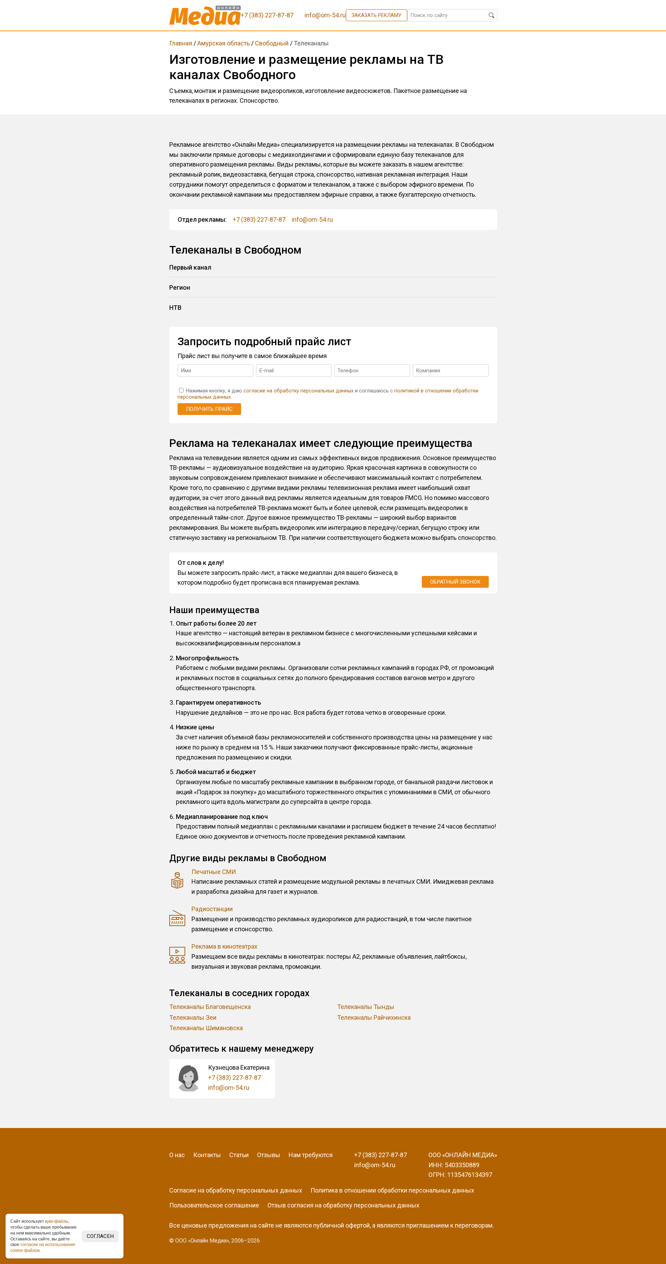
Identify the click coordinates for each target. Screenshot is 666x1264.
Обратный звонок (455, 582)
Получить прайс (209, 409)
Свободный (272, 43)
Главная (180, 43)
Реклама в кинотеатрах (224, 946)
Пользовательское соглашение (214, 1205)
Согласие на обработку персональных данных (235, 1190)
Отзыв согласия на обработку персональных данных (343, 1205)
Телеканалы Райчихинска (374, 1017)
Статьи (239, 1155)
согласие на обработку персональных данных (298, 391)
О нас (177, 1155)
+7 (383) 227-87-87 (259, 219)
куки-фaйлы (56, 1221)
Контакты (207, 1155)
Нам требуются (311, 1155)
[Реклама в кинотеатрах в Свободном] (177, 957)
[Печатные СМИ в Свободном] (177, 882)
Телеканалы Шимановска (206, 1028)
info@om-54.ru (312, 219)
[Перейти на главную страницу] (205, 15)
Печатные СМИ (213, 871)
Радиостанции (212, 909)
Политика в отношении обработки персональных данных (392, 1190)
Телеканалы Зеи (192, 1017)
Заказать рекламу (376, 15)
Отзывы (268, 1155)
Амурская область (223, 43)
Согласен (100, 1236)
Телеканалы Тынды (365, 1006)
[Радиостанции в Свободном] (177, 919)
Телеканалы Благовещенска (210, 1006)
